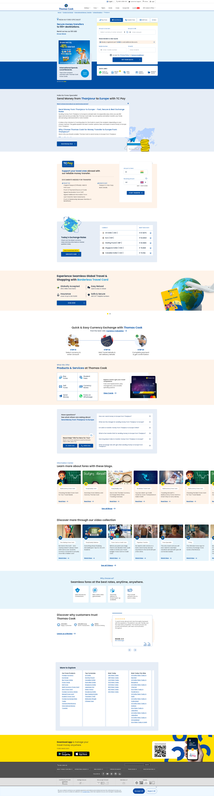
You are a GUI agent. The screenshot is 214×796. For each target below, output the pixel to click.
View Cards (108, 393)
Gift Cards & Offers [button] (148, 8)
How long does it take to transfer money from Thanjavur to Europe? (121, 439)
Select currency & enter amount (111, 32)
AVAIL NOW (71, 303)
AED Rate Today (113, 692)
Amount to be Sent (104, 28)
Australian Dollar (90, 682)
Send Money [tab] (117, 20)
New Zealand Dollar (91, 694)
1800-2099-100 (63, 765)
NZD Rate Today (113, 689)
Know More (61, 34)
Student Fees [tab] (131, 20)
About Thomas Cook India (64, 769)
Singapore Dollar (90, 685)
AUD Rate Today (113, 682)
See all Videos (107, 565)
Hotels (110, 8)
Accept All (139, 791)
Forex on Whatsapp (87, 396)
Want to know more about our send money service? (72, 104)
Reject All (151, 791)
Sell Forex (65, 386)
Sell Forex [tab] (144, 20)
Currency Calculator (115, 331)
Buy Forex (65, 377)
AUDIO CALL (87, 446)
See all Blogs (107, 508)
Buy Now (84, 71)
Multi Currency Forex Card (70, 687)
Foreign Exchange (68, 12)
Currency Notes (87, 386)
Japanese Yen (89, 687)
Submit (147, 764)
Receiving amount (129, 179)
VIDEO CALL (71, 446)
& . (128, 55)
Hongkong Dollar (90, 692)
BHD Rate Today (113, 687)
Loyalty (135, 8)
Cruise (117, 8)
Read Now (62, 501)
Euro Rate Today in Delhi (139, 722)
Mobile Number (103, 46)
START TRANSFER (134, 193)
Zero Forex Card (67, 689)
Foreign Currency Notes (70, 692)
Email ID (130, 46)
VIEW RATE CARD (71, 254)
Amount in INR (132, 28)
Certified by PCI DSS (65, 780)
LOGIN (119, 42)
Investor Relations (148, 769)
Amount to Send (128, 168)
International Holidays (81, 769)
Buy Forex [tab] (104, 20)
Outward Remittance (69, 704)
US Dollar (88, 675)
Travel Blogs (132, 769)
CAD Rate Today (113, 680)
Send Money (66, 396)
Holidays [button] (86, 8)
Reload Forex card (68, 694)
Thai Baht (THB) (90, 696)
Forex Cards (66, 682)
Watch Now (62, 558)
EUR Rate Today (113, 685)
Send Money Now (67, 144)
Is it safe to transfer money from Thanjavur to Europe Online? (119, 427)
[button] (57, 81)
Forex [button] (95, 8)
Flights (103, 8)
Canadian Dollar (90, 680)
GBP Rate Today (113, 678)
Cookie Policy (86, 791)
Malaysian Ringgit (90, 699)
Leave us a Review (64, 633)
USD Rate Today (113, 675)
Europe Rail (126, 8)
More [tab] (154, 20)
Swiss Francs (89, 689)
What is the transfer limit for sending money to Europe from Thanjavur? (122, 433)
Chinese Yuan (89, 701)
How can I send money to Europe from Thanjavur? (115, 416)
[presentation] (129, 650)
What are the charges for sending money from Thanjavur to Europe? (121, 422)
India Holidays (98, 769)
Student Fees (86, 377)
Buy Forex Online (67, 680)
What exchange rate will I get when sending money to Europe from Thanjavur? (121, 445)
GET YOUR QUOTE (127, 60)
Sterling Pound (89, 678)
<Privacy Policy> (124, 55)
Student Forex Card (68, 696)
